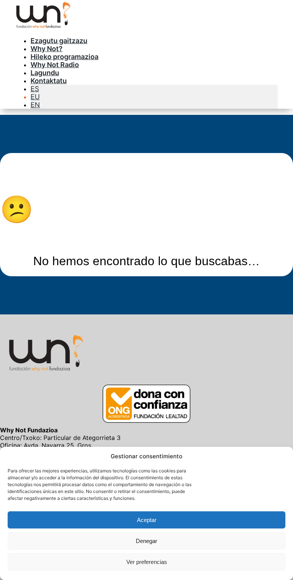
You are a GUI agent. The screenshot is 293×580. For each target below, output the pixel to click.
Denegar (146, 541)
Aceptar (146, 520)
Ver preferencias (146, 562)
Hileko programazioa (64, 57)
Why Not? (47, 49)
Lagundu (45, 73)
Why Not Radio (55, 65)
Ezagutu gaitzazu (59, 41)
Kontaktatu (49, 81)
